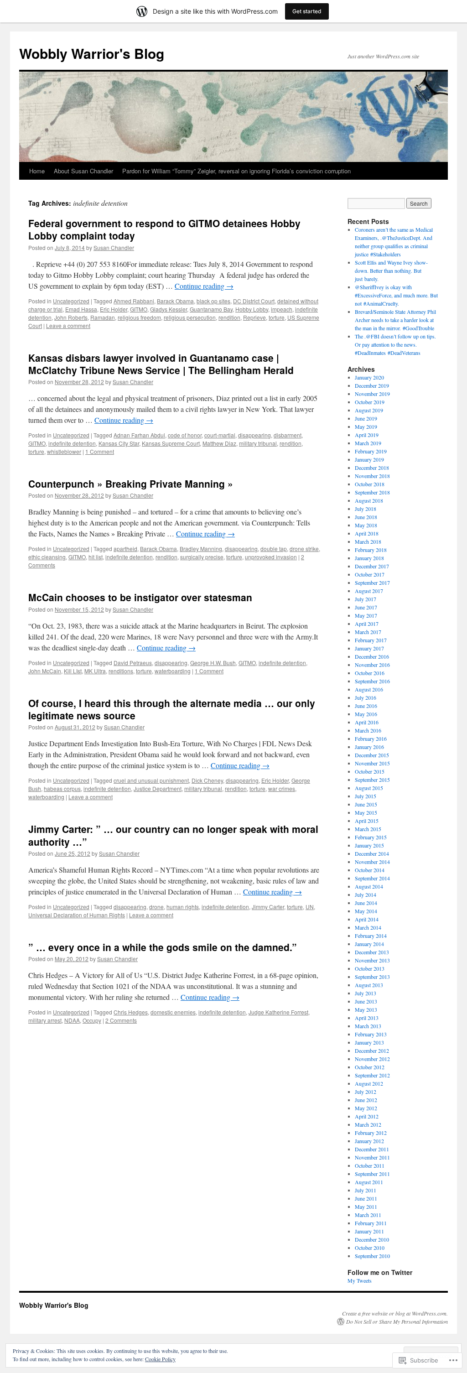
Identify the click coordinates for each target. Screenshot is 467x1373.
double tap (273, 548)
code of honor (185, 435)
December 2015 (372, 755)
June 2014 (366, 902)
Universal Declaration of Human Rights (76, 915)
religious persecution (190, 317)
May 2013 (366, 1009)
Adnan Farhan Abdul (139, 435)
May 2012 (366, 1108)
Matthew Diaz (219, 443)
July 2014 (365, 894)
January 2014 (369, 943)
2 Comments (121, 1020)
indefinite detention (72, 443)
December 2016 (372, 656)
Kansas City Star (119, 443)
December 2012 (372, 1050)
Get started (307, 11)
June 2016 (366, 705)
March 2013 (368, 1026)
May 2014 (366, 911)
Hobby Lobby (251, 309)
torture (277, 317)
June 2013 (366, 1001)
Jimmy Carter (268, 906)
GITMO (138, 309)
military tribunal (258, 443)
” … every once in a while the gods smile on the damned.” (162, 947)
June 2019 (366, 418)
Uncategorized (71, 301)
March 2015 (368, 828)
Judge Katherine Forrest (278, 1012)
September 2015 (372, 779)
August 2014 (369, 886)
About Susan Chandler (83, 170)
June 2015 (366, 804)
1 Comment (99, 451)
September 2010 (372, 1255)
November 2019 (372, 393)
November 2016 (372, 664)
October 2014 (369, 870)
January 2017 (369, 648)
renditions (121, 671)
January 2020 (369, 377)
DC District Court (254, 301)
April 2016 (367, 722)
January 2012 (369, 1140)
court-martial (219, 435)
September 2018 (372, 492)
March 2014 (368, 927)
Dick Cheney (207, 780)
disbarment (287, 435)
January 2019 (369, 459)
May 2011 (366, 1206)
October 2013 (369, 968)
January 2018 (369, 558)
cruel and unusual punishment (151, 780)
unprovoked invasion (271, 557)
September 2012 (372, 1075)
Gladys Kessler (168, 309)
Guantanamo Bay (211, 309)
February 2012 (371, 1132)
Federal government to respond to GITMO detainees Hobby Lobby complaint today (164, 229)
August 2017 (369, 590)
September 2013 (372, 976)
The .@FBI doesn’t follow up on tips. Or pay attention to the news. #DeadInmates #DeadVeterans (395, 344)
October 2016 (369, 672)
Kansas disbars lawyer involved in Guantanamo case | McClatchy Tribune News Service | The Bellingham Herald (161, 364)
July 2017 (365, 599)
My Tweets (360, 1280)
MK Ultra (95, 671)
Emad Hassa (81, 309)
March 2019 (368, 443)
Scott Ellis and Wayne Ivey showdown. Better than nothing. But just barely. (391, 270)
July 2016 (365, 697)
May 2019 (366, 426)
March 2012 (368, 1124)
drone (156, 906)
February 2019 (371, 451)
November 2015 (372, 763)
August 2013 (369, 984)
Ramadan (102, 317)
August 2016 (369, 689)
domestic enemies (173, 1012)
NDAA (72, 1020)
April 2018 (367, 533)
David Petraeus (133, 662)
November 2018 (372, 475)
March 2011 (368, 1214)
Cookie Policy (160, 1359)
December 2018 (372, 467)
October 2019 (369, 402)
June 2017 (366, 607)
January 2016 (369, 746)
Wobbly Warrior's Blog (91, 53)
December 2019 (372, 385)
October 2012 (369, 1067)
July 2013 (365, 993)
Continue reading (204, 286)
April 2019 (367, 434)
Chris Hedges (131, 1012)
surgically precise (201, 557)
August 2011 (369, 1182)
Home (37, 170)
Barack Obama (175, 301)
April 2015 (367, 820)
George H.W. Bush (213, 662)
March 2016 (368, 730)
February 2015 (371, 837)
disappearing (254, 435)
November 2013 (372, 960)
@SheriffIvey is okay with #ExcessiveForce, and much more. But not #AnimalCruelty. (396, 295)
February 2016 (371, 738)
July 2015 (365, 796)
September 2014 (372, 878)
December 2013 (372, 952)
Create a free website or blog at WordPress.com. (395, 1313)
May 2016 (366, 714)
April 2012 (367, 1116)
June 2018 (366, 516)
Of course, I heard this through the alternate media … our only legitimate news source (171, 709)
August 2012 (369, 1083)
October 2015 (369, 771)
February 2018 (371, 549)
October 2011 (369, 1165)
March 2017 (368, 631)
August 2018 (369, 500)
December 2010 (372, 1239)
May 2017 (366, 615)
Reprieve (254, 317)
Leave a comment (68, 325)
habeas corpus (62, 788)
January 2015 (369, 845)
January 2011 (369, 1231)
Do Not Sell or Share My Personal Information (397, 1321)
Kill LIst (73, 671)
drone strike (304, 548)
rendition (229, 317)
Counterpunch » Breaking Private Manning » (130, 483)
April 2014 (367, 919)
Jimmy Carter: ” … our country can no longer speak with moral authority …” (173, 835)
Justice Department (158, 788)
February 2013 (371, 1034)
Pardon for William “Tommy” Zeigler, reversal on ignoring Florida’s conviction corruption (236, 170)
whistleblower (64, 451)
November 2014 (372, 861)
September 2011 (372, 1173)
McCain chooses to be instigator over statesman (140, 597)
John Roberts (71, 317)
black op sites (213, 301)
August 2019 (369, 410)
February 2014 (371, 935)
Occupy (92, 1020)
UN (310, 906)
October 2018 (369, 484)
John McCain (44, 671)
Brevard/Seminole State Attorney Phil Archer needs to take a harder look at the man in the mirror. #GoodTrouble (395, 320)
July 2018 (365, 508)
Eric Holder (113, 309)
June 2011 (366, 1198)
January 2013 (369, 1042)
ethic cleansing (47, 557)
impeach (281, 309)
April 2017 (367, 623)
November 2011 (372, 1157)
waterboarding (173, 671)
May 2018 (366, 525)
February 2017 (371, 640)
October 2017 (369, 574)
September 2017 (372, 582)
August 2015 (369, 787)
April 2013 (367, 1017)
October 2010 (369, 1247)
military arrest (45, 1020)
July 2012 (365, 1091)
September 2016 (372, 681)
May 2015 (366, 812)
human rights (182, 906)
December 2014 (372, 853)
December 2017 (372, 566)
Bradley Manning (201, 548)
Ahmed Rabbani (134, 301)
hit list (95, 557)
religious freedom (139, 317)
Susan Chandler (113, 247)
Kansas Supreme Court (171, 443)
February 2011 (371, 1223)
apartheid (125, 548)
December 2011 (372, 1149)
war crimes (281, 788)
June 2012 (366, 1099)
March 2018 (368, 541)
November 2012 (372, 1058)
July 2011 (365, 1190)
